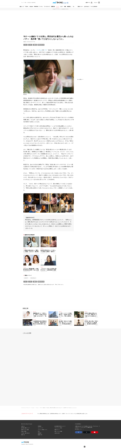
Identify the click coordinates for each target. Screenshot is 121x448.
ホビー (61, 6)
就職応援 (53, 6)
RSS (39, 431)
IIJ (73, 6)
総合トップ (22, 6)
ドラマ (45, 50)
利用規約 (39, 426)
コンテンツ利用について (42, 429)
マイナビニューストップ (25, 407)
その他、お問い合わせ (25, 433)
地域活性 (69, 6)
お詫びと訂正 (57, 433)
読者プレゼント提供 (25, 429)
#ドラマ (26, 278)
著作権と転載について (25, 427)
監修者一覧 (40, 434)
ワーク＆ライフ (47, 6)
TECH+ (26, 6)
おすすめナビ (86, 6)
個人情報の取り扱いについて (60, 426)
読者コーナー (80, 6)
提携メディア (57, 429)
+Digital (31, 6)
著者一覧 (23, 434)
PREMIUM (36, 6)
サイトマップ (40, 427)
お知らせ (23, 426)
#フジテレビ (33, 278)
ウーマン (41, 6)
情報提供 (39, 433)
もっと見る (79, 79)
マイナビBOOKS (94, 6)
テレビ (37, 407)
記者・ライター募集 (58, 431)
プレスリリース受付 (58, 427)
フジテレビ (39, 50)
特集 (65, 6)
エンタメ (57, 6)
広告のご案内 (23, 431)
